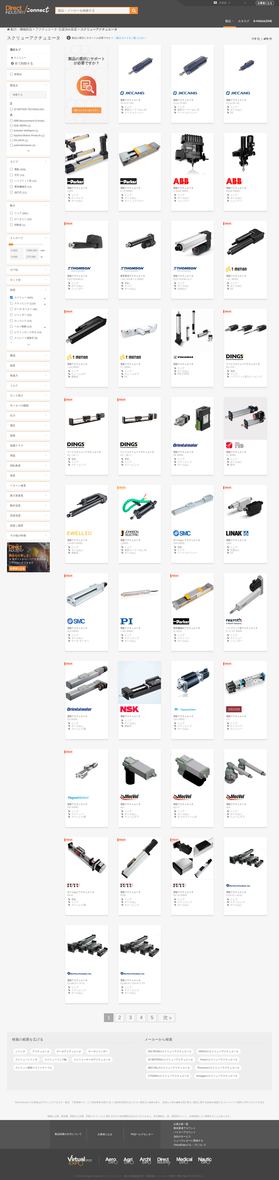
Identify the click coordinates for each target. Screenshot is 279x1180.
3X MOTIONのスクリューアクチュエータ (170, 1059)
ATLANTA (21, 140)
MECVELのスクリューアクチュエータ (169, 1067)
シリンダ (20, 1051)
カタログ (243, 21)
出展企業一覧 (181, 1124)
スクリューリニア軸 (56, 1059)
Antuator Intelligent (26, 130)
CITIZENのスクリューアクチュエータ (168, 1076)
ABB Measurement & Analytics (30, 120)
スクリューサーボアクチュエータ (92, 1059)
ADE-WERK (22, 125)
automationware (24, 145)
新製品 (18, 74)
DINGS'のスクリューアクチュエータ (219, 1051)
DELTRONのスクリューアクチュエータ (169, 1051)
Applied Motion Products (29, 135)
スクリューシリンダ (26, 1059)
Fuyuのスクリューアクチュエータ (219, 1059)
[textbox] (92, 10)
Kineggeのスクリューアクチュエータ (217, 1076)
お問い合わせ (86, 492)
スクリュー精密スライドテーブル (33, 1067)
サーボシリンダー (98, 1051)
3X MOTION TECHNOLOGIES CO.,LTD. (30, 109)
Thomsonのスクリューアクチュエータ (218, 1067)
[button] (28, 85)
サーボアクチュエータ (69, 1051)
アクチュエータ (40, 1051)
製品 (228, 21)
